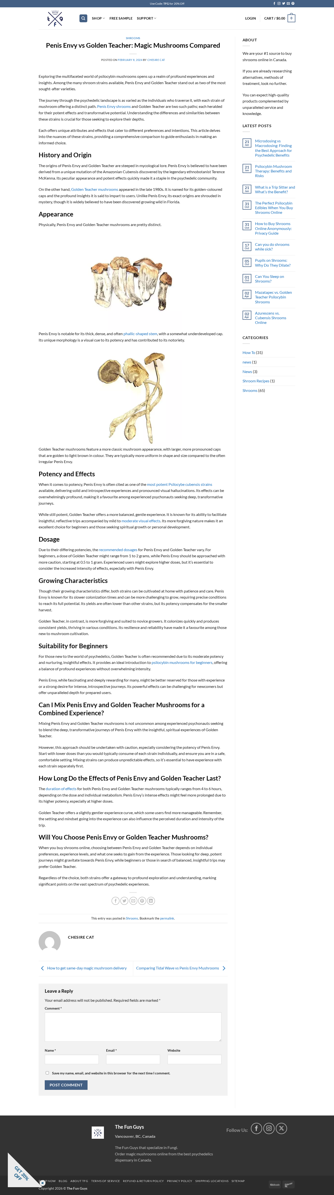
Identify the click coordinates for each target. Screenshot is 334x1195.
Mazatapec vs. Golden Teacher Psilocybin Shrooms (273, 297)
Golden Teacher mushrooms (94, 189)
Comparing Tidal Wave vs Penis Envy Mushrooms (178, 968)
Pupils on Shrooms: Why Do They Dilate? (272, 262)
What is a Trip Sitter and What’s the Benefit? (275, 189)
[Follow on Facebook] (274, 3)
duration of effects (61, 788)
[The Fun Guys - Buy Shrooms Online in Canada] (55, 18)
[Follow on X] (281, 1128)
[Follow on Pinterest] (292, 3)
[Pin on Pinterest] (142, 901)
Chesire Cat (156, 59)
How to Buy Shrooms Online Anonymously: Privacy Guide (273, 228)
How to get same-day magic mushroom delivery (86, 968)
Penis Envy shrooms (114, 106)
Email (111, 1050)
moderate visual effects (141, 520)
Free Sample (121, 18)
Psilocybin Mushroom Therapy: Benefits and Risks (273, 171)
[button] (250, 18)
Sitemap (238, 1181)
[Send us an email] (288, 3)
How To (249, 352)
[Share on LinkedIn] (151, 901)
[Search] (83, 18)
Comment (53, 1008)
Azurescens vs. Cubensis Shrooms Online (270, 318)
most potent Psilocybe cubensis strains (179, 484)
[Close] (42, 1183)
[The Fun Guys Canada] (98, 1132)
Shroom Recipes (256, 380)
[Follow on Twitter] (283, 3)
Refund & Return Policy (143, 1181)
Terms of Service (105, 1181)
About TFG (79, 1181)
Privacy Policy (179, 1181)
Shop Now (47, 1181)
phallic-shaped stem (140, 333)
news (247, 362)
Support (145, 18)
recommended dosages (118, 549)
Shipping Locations (211, 1181)
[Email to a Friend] (133, 901)
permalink (167, 918)
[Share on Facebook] (115, 901)
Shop (97, 18)
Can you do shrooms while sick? (272, 246)
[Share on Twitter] (124, 901)
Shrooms (133, 38)
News (247, 371)
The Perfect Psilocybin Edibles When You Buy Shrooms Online (274, 208)
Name (50, 1050)
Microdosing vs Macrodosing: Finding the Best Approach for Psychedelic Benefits (273, 147)
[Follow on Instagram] (279, 3)
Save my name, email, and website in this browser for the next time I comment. (111, 1073)
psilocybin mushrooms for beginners (182, 662)
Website (173, 1050)
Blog (63, 1181)
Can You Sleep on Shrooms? (269, 278)
